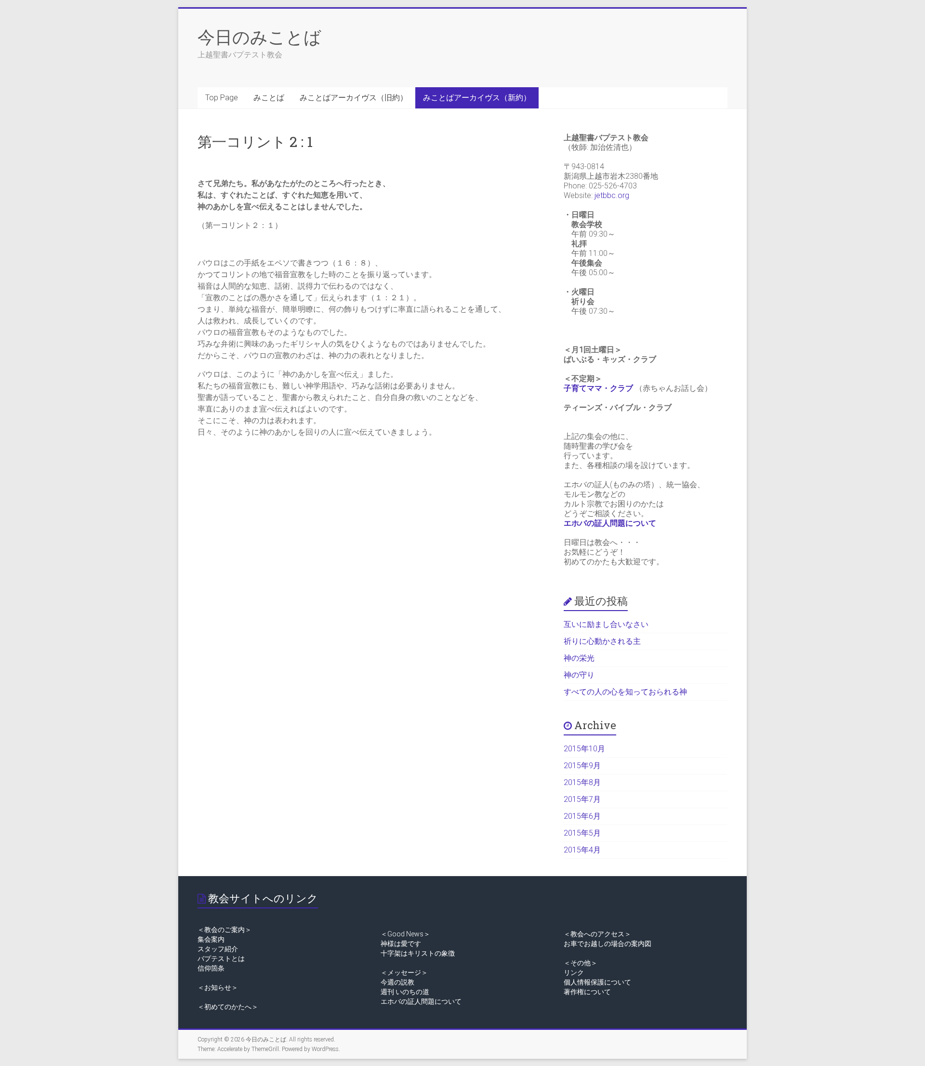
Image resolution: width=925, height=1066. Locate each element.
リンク (574, 972)
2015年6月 (582, 816)
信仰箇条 (211, 968)
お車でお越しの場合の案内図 (607, 943)
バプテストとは (221, 958)
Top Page (221, 97)
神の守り (579, 675)
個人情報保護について (597, 982)
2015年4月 (582, 849)
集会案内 (211, 939)
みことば (268, 97)
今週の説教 (397, 982)
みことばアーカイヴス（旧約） (354, 97)
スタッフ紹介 (218, 949)
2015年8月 (582, 782)
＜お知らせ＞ (218, 987)
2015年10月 (584, 748)
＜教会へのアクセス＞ (597, 934)
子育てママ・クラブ (598, 388)
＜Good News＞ (405, 934)
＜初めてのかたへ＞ (228, 1007)
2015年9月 (582, 765)
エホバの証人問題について (610, 523)
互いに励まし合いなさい (606, 624)
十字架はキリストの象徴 (418, 953)
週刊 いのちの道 (405, 992)
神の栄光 (579, 658)
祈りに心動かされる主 (602, 641)
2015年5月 (582, 833)
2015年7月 (582, 799)
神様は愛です (401, 943)
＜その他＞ (580, 963)
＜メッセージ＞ (404, 972)
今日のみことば (259, 36)
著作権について (587, 992)
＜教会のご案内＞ (224, 929)
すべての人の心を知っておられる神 (625, 691)
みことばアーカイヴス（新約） (477, 97)
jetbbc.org (612, 195)
